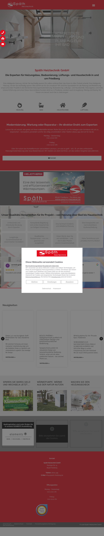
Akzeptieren (70, 282)
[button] (2, 32)
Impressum (57, 288)
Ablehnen (34, 282)
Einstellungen (51, 282)
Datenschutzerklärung (33, 277)
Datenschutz (46, 288)
